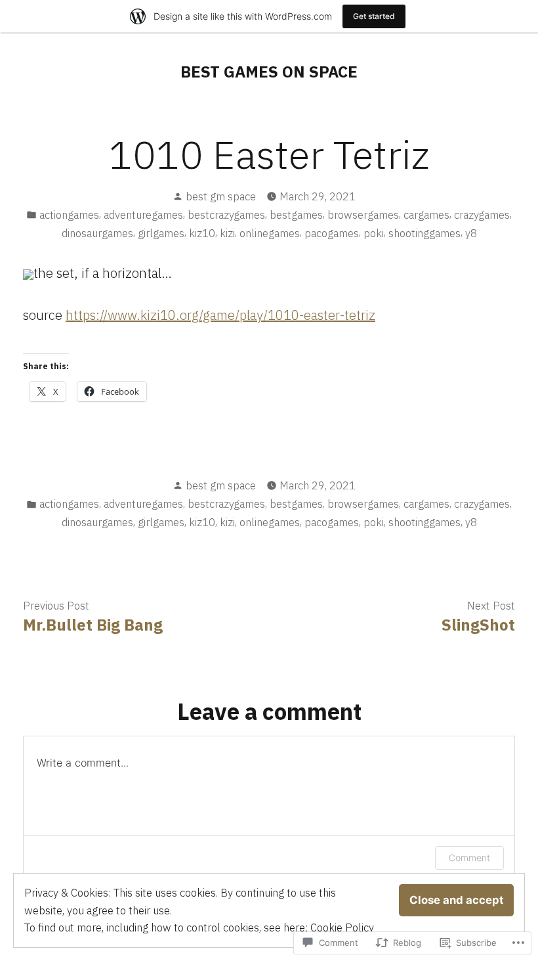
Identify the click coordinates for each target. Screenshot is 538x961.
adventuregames (143, 215)
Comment (469, 857)
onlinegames (269, 233)
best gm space (221, 196)
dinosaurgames (97, 233)
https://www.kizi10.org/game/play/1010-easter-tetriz (220, 315)
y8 (471, 233)
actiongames (69, 215)
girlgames (161, 233)
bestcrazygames (226, 215)
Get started (374, 16)
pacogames (331, 233)
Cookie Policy (342, 927)
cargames (426, 215)
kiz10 (202, 233)
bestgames (296, 215)
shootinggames (424, 233)
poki (373, 233)
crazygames (482, 215)
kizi (227, 233)
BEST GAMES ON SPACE (269, 71)
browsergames (363, 215)
